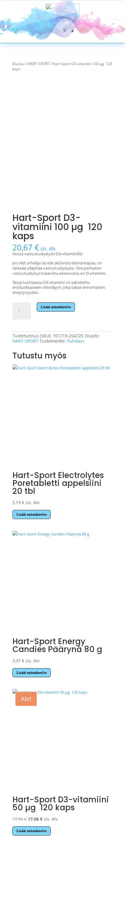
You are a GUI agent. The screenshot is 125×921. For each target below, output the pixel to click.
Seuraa (37, 910)
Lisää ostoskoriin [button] (31, 514)
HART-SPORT (38, 63)
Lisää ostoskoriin (56, 306)
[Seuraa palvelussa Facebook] (35, 898)
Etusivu (18, 63)
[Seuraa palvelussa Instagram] (62, 898)
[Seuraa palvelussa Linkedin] (88, 898)
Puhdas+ (76, 341)
